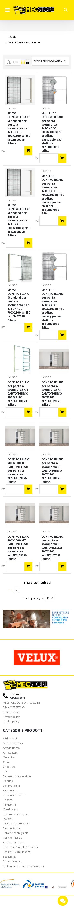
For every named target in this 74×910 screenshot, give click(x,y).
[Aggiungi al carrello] (28, 151)
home (12, 37)
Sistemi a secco (12, 861)
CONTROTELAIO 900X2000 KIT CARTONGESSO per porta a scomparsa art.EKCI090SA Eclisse (18, 470)
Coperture (9, 766)
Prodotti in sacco (13, 842)
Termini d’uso (11, 712)
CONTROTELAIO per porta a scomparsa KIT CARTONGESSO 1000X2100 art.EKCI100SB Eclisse (18, 393)
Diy (5, 771)
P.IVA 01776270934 (14, 707)
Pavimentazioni (12, 828)
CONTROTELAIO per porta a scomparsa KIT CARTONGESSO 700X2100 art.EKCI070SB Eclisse (52, 548)
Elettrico (8, 781)
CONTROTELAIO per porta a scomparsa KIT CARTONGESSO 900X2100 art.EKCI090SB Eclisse (52, 393)
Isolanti (7, 818)
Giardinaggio (10, 809)
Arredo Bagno (11, 747)
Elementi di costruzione (17, 776)
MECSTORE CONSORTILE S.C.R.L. (22, 702)
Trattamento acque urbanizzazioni (23, 866)
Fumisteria (9, 804)
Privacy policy (11, 716)
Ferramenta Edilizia (14, 795)
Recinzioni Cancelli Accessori (20, 847)
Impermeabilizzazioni (16, 814)
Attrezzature (10, 752)
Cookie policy (11, 721)
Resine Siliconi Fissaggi (17, 851)
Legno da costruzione (16, 823)
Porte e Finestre (12, 837)
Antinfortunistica (13, 743)
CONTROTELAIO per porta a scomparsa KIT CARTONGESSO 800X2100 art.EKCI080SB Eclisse (52, 470)
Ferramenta (10, 790)
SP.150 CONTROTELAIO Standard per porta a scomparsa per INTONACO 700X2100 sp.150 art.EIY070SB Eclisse (18, 305)
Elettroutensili (11, 785)
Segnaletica (10, 856)
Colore (7, 762)
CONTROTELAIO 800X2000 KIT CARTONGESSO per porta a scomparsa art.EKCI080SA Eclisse (18, 548)
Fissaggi (8, 799)
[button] (66, 10)
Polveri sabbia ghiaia (15, 833)
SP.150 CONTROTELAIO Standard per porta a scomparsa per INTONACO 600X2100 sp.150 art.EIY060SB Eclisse (18, 128)
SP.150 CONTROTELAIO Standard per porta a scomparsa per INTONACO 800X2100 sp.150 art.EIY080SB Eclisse (18, 220)
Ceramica (9, 757)
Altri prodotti (11, 738)
